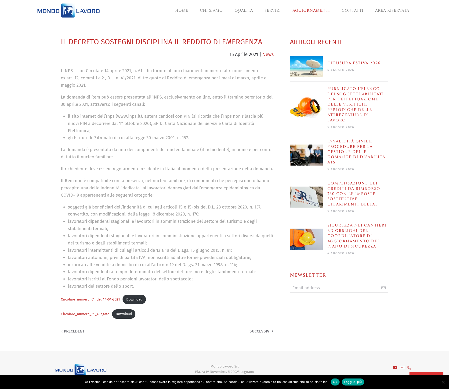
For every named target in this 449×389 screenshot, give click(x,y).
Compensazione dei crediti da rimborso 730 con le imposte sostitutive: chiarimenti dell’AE (353, 194)
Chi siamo (211, 10)
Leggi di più (353, 382)
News (268, 54)
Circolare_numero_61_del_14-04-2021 (90, 299)
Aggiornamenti (311, 10)
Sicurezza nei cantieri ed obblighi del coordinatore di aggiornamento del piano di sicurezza (357, 236)
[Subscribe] (383, 288)
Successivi (260, 331)
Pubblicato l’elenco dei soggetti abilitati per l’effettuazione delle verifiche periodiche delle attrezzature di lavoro (355, 104)
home (181, 10)
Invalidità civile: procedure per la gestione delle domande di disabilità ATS (356, 152)
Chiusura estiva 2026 (353, 63)
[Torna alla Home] (68, 10)
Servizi (273, 10)
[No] (443, 382)
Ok (335, 382)
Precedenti (75, 331)
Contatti (352, 10)
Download (134, 299)
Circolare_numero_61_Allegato (85, 314)
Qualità (244, 10)
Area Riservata (392, 10)
